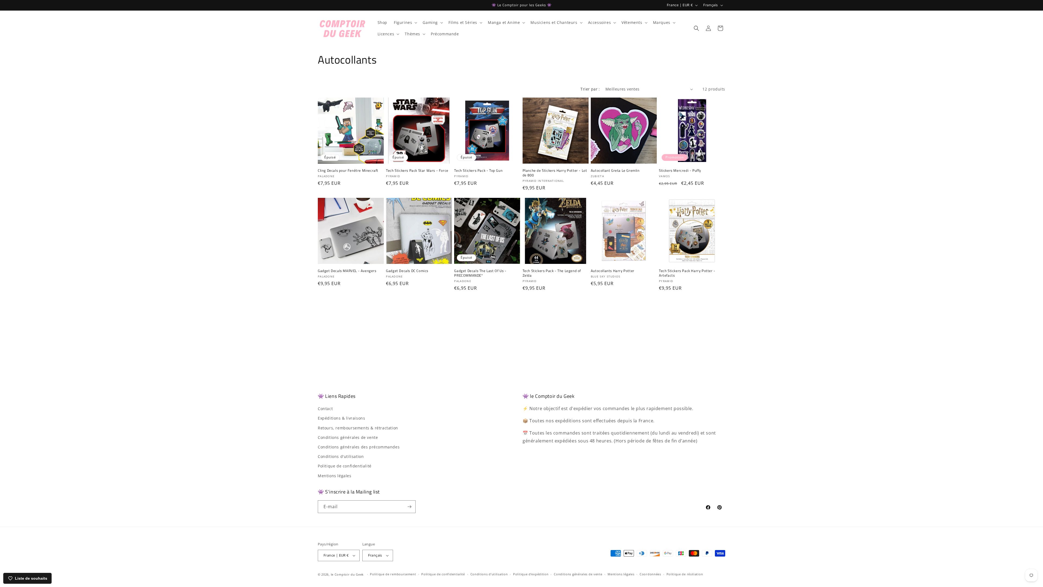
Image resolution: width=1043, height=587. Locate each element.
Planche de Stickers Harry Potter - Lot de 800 (555, 172)
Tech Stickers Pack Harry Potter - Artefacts (687, 273)
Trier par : (590, 89)
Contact (325, 408)
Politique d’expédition (530, 574)
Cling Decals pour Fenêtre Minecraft (348, 170)
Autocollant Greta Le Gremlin (615, 170)
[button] (405, 22)
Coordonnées (650, 574)
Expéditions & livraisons (341, 418)
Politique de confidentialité (345, 466)
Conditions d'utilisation (341, 456)
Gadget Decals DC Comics (407, 270)
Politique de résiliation (685, 574)
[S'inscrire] (409, 506)
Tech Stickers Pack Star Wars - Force (417, 170)
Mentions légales (334, 475)
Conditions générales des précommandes (359, 446)
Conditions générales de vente (348, 437)
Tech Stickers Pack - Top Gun (478, 170)
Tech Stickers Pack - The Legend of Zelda (552, 273)
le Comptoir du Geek (347, 574)
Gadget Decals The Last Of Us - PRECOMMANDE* (480, 273)
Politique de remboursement (393, 574)
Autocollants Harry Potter (612, 270)
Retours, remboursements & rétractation (358, 427)
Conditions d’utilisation (489, 574)
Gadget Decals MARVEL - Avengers (347, 270)
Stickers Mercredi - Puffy (680, 170)
